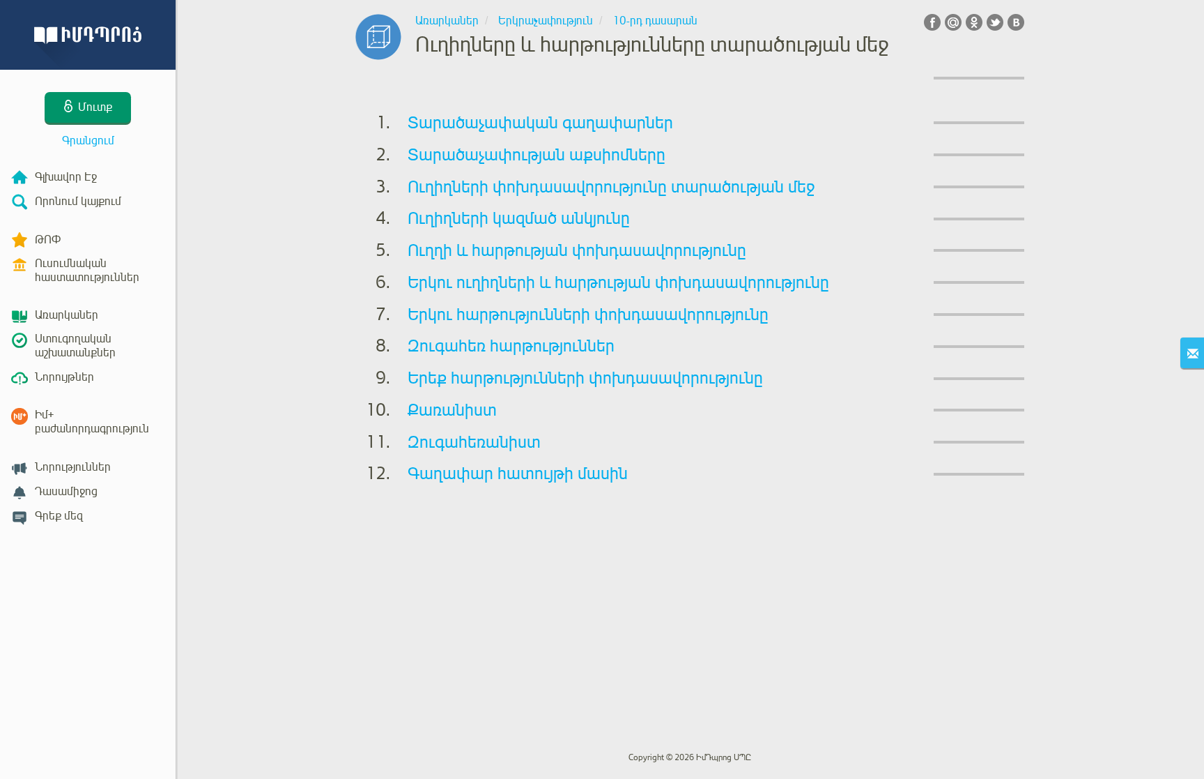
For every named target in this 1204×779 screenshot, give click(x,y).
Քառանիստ (452, 410)
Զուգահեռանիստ (474, 442)
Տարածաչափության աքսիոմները (536, 154)
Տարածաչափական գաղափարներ (540, 122)
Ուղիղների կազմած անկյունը (519, 218)
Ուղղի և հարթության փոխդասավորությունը (577, 250)
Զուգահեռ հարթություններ (511, 345)
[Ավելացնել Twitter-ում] (995, 22)
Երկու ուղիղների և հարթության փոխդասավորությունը (618, 282)
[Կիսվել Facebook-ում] (932, 22)
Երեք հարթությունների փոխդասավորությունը (585, 378)
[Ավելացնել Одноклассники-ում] (974, 22)
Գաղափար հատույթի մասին (518, 473)
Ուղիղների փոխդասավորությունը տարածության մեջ (611, 186)
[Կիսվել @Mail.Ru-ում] (953, 22)
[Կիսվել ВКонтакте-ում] (1016, 22)
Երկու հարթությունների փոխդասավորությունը (588, 314)
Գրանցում (88, 141)
